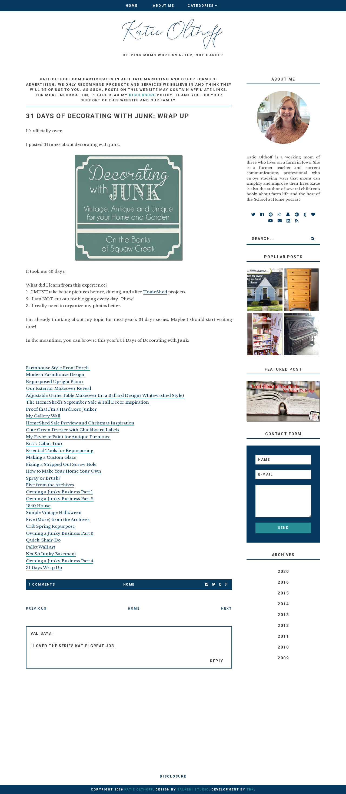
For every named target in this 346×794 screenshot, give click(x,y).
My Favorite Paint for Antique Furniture (68, 436)
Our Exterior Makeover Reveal (58, 388)
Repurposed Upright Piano (55, 381)
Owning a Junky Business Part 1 (59, 491)
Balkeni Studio (193, 789)
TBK (250, 789)
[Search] (312, 238)
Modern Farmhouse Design (55, 374)
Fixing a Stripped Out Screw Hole (61, 464)
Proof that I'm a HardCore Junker (61, 409)
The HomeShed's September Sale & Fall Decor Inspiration (88, 402)
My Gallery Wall (43, 415)
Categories (201, 6)
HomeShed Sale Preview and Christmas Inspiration (80, 423)
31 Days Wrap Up (44, 567)
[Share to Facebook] (206, 584)
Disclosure (173, 776)
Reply (216, 661)
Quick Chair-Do (43, 540)
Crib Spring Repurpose (50, 526)
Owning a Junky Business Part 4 (59, 560)
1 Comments (42, 584)
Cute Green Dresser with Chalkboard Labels (72, 429)
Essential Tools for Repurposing (59, 450)
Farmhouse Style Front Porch (58, 367)
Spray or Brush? (43, 478)
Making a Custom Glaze (51, 457)
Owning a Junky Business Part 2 (60, 498)
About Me (163, 6)
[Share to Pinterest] (226, 584)
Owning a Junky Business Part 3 (60, 533)
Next (226, 608)
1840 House (38, 505)
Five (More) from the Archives (57, 519)
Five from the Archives (50, 484)
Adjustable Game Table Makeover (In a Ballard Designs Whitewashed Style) (105, 395)
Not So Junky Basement (51, 553)
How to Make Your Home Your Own (63, 471)
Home (132, 6)
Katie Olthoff (138, 789)
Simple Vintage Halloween (54, 512)
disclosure (142, 95)
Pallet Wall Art (40, 547)
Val (35, 633)
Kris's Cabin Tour (44, 443)
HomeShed (155, 291)
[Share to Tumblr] (220, 584)
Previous (36, 608)
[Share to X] (213, 584)
